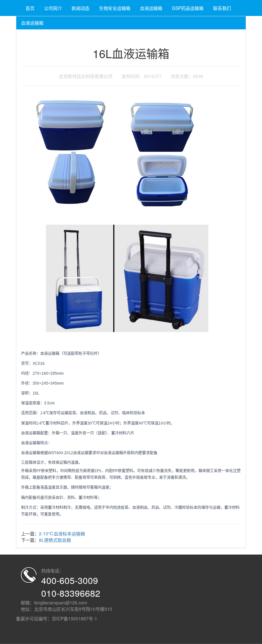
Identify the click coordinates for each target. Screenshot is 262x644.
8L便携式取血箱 (55, 540)
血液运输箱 (151, 8)
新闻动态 (80, 8)
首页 (30, 8)
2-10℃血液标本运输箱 (62, 533)
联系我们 (222, 8)
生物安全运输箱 (114, 8)
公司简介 (53, 8)
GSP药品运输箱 (188, 8)
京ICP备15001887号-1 (74, 618)
